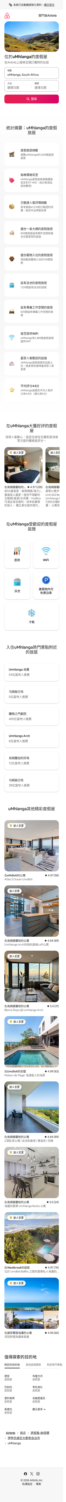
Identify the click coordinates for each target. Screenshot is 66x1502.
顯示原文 (49, 4)
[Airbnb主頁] (7, 15)
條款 (38, 1484)
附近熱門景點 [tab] (54, 1364)
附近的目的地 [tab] (12, 1364)
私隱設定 (27, 1484)
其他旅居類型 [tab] (33, 1364)
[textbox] (18, 87)
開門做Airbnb (47, 16)
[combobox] (31, 74)
